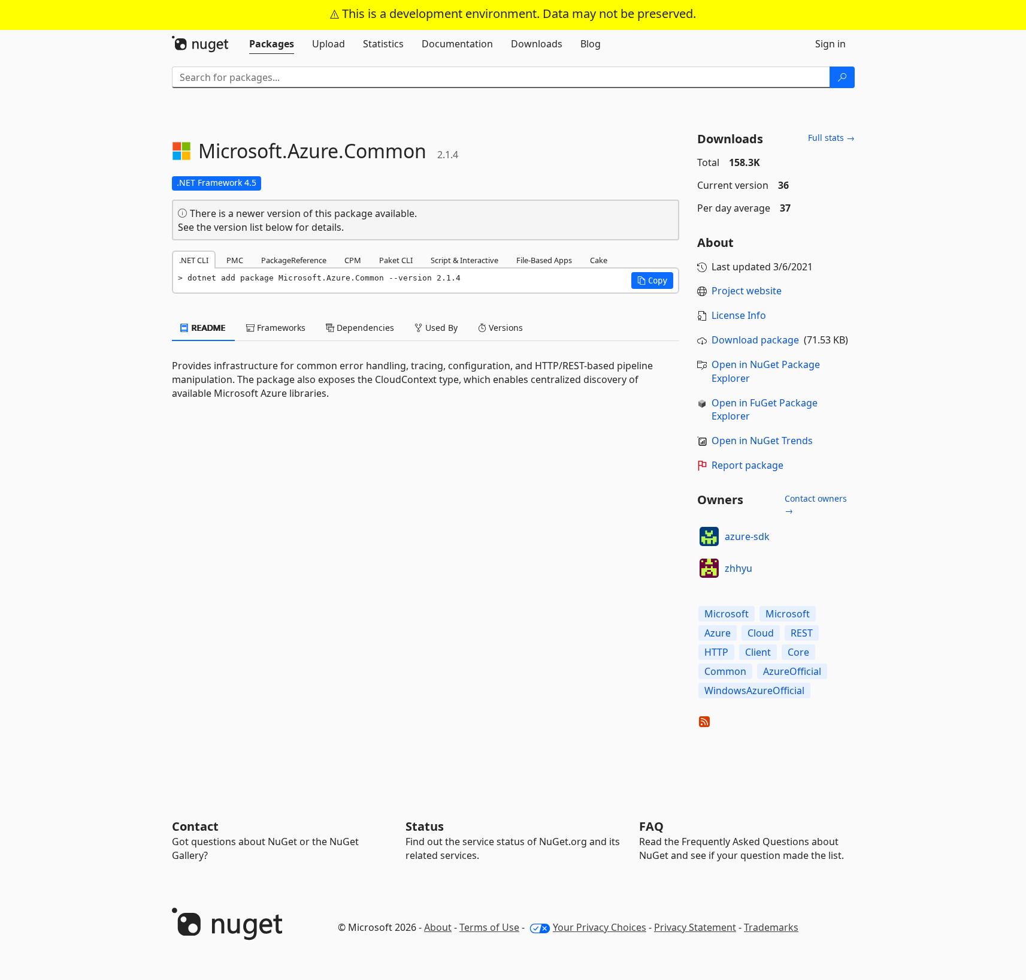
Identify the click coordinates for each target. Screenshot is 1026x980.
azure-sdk (747, 536)
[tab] (271, 44)
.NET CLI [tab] (193, 260)
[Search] (842, 77)
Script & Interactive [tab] (464, 260)
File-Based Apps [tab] (544, 260)
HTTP (716, 652)
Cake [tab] (598, 260)
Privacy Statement (695, 927)
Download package (755, 339)
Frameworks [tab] (280, 327)
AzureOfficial (792, 671)
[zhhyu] (709, 568)
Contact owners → (816, 504)
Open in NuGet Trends (762, 440)
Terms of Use (489, 927)
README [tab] (207, 327)
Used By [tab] (440, 327)
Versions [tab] (504, 327)
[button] (652, 280)
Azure (717, 633)
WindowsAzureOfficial (754, 690)
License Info (739, 315)
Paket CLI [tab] (396, 260)
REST (802, 633)
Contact (195, 826)
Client (758, 652)
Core (798, 652)
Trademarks (771, 927)
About (438, 927)
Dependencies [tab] (364, 327)
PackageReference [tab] (293, 260)
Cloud (760, 633)
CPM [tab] (352, 260)
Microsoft (726, 613)
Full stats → (831, 137)
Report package (747, 465)
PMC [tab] (234, 260)
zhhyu (738, 568)
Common (725, 671)
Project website (747, 290)
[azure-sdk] (709, 536)
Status (424, 826)
